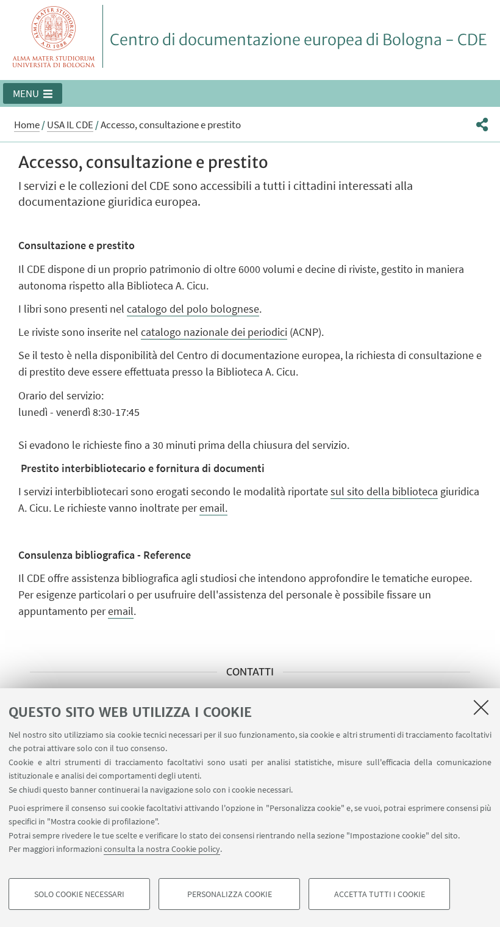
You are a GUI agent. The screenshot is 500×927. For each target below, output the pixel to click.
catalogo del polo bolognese (193, 309)
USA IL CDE (70, 124)
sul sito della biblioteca (384, 491)
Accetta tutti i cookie (379, 894)
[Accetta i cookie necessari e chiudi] (481, 707)
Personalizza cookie (229, 894)
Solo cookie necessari (79, 894)
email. (213, 508)
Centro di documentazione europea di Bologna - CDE (298, 39)
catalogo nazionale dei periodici (214, 332)
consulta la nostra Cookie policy (162, 848)
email (121, 611)
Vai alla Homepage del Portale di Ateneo (54, 36)
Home (27, 124)
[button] (32, 93)
